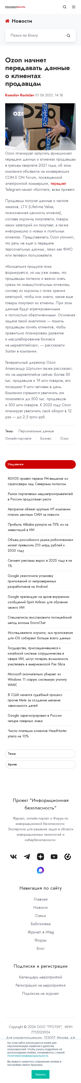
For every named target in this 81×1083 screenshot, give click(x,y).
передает (58, 183)
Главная (41, 899)
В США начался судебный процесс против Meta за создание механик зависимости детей (35, 700)
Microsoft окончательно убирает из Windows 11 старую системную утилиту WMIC (37, 679)
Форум (40, 940)
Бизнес (45, 438)
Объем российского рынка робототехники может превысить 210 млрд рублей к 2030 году (40, 545)
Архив (12, 764)
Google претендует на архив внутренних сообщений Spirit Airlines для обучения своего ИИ (38, 602)
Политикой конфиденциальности (27, 1055)
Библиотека (41, 924)
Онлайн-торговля (18, 438)
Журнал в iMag (40, 932)
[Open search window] (64, 7)
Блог (40, 948)
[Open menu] (73, 7)
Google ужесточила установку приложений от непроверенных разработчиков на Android (32, 581)
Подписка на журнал (40, 993)
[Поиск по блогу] (68, 35)
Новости (40, 907)
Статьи (40, 915)
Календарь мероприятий (40, 977)
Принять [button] (40, 1074)
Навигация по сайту (40, 888)
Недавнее (16, 464)
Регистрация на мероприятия (40, 985)
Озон (64, 438)
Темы (12, 753)
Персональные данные (36, 431)
